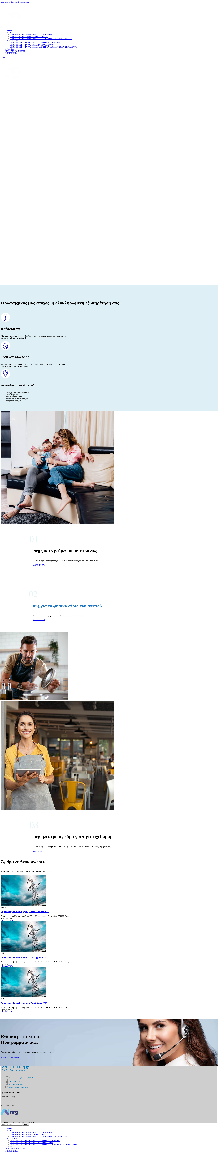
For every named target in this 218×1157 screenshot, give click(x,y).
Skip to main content (21, 2)
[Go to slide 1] (111, 277)
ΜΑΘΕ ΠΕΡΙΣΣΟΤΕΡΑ (9, 178)
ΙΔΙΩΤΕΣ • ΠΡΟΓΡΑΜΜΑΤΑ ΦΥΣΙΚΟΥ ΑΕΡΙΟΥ (29, 37)
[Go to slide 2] (111, 279)
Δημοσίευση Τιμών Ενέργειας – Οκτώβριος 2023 (23, 957)
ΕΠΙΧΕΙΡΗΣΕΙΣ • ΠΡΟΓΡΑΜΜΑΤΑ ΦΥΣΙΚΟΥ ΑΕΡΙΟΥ (31, 45)
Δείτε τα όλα (37, 851)
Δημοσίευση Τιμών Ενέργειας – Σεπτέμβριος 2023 (24, 1003)
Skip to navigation (7, 2)
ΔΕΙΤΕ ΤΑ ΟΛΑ (39, 565)
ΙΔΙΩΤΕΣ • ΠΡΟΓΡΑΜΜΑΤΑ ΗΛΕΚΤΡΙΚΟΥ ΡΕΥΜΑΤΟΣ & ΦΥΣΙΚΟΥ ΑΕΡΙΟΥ (41, 39)
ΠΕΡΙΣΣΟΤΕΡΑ (7, 920)
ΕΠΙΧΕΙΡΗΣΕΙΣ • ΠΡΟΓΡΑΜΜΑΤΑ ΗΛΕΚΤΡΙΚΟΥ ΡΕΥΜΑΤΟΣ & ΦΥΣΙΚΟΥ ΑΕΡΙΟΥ (43, 47)
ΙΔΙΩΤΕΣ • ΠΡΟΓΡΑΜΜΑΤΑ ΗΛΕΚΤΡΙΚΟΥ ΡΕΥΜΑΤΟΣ (32, 35)
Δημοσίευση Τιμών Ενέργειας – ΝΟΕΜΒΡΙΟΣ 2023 (25, 911)
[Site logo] (11, 27)
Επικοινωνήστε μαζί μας (10, 1057)
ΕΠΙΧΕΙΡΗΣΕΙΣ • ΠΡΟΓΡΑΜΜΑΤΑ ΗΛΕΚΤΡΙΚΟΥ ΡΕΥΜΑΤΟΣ (35, 43)
